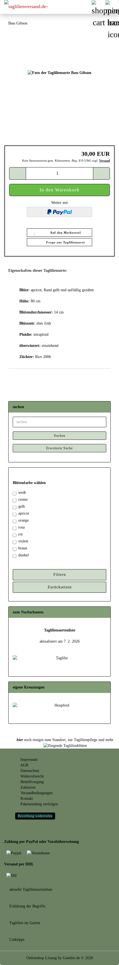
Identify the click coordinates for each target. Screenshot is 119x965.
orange (23, 520)
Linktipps (16, 939)
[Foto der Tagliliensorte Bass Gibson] (59, 73)
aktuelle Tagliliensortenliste (30, 889)
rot (20, 534)
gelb (21, 506)
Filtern (59, 574)
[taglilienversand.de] (27, 7)
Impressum (28, 759)
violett (23, 541)
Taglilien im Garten (24, 923)
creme (23, 499)
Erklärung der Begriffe (26, 906)
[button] (17, 173)
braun (22, 548)
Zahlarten (27, 787)
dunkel (23, 555)
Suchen (59, 436)
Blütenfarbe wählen (29, 483)
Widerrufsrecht (31, 776)
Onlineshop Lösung (41, 958)
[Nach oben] (103, 956)
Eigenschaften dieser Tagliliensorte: (37, 270)
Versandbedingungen (36, 793)
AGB (23, 765)
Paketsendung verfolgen (38, 804)
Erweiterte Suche (59, 448)
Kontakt (26, 798)
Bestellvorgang (31, 782)
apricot (23, 513)
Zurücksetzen (60, 587)
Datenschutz (29, 771)
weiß (22, 492)
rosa (21, 527)
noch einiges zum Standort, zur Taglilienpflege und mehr (65, 740)
